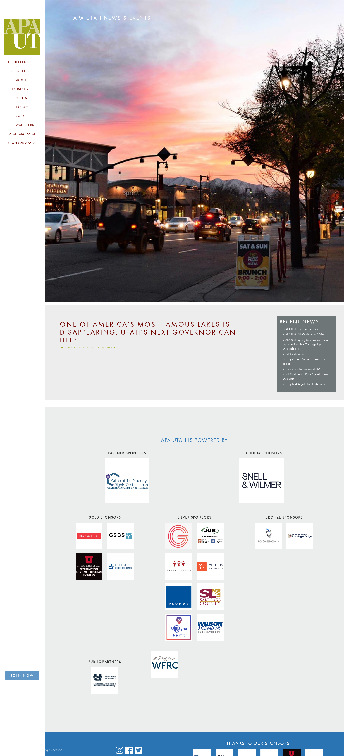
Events (20, 98)
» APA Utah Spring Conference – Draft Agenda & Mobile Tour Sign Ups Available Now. (306, 344)
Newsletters (22, 125)
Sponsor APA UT (22, 143)
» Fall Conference (293, 354)
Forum (22, 107)
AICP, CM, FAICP (22, 134)
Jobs (20, 116)
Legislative (21, 89)
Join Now (22, 675)
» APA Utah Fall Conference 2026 (303, 334)
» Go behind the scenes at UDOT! (303, 369)
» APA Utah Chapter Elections (300, 329)
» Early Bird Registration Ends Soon (304, 384)
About (21, 80)
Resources (20, 71)
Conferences (20, 62)
